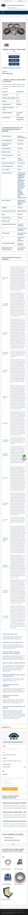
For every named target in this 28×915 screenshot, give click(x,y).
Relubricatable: (6, 152)
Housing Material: (7, 140)
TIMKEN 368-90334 (5, 440)
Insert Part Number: (7, 155)
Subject (4, 758)
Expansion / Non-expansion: (7, 144)
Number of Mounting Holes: (8, 108)
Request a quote (8, 1)
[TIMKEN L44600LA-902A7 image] (14, 31)
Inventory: (5, 95)
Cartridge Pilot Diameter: (9, 224)
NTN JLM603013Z (5, 504)
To (3, 752)
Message (4, 774)
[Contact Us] (24, 457)
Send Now (9, 789)
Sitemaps (20, 910)
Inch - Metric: (5, 169)
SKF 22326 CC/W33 (5, 617)
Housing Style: (6, 117)
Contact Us (9, 910)
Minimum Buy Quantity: (9, 98)
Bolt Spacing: (5, 233)
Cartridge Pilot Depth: (8, 243)
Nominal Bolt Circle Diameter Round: (7, 248)
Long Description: (7, 173)
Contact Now (14, 56)
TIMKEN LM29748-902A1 (5, 539)
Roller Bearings (13, 14)
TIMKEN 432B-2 (5, 333)
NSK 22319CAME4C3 (5, 354)
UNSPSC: (4, 208)
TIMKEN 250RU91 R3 (5, 455)
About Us (3, 910)
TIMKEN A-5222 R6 (6, 591)
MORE (13, 844)
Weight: (4, 101)
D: (2, 237)
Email (4, 746)
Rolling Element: (6, 136)
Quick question (7, 764)
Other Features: (6, 200)
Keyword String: (6, 218)
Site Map (15, 910)
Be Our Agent (14, 64)
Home (2, 14)
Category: (5, 91)
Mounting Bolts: (6, 148)
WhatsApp (14, 60)
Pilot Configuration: (7, 166)
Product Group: (6, 104)
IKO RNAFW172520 (5, 304)
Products (7, 14)
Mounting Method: (7, 113)
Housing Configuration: (8, 163)
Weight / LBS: (6, 221)
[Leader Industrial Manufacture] (3, 5)
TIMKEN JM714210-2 (6, 566)
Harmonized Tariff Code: (9, 211)
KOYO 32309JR (6, 397)
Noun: (3, 214)
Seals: (3, 158)
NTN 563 (5, 423)
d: (2, 229)
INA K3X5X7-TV (5, 371)
